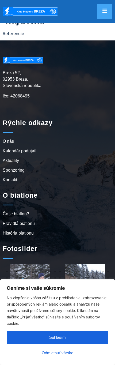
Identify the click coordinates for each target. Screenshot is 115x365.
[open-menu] (104, 11)
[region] (57, 322)
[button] (7, 271)
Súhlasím (57, 337)
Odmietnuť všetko (57, 353)
